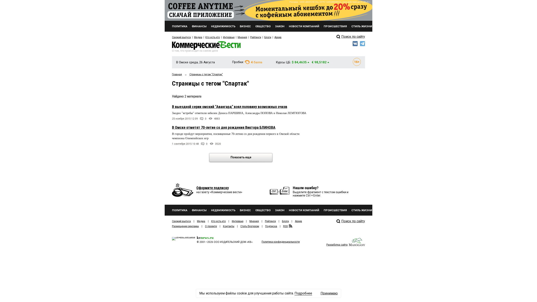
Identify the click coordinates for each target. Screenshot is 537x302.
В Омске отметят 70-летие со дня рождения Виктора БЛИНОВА (223, 127)
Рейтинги (255, 37)
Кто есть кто (212, 37)
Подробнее (303, 293)
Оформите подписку (212, 188)
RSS (285, 226)
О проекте (211, 226)
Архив (278, 37)
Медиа (198, 37)
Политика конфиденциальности (281, 241)
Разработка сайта (337, 244)
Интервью (229, 37)
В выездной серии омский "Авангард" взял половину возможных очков (229, 106)
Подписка (271, 226)
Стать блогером (249, 226)
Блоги (267, 37)
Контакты (228, 226)
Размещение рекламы (185, 226)
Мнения (242, 37)
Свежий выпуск (181, 37)
